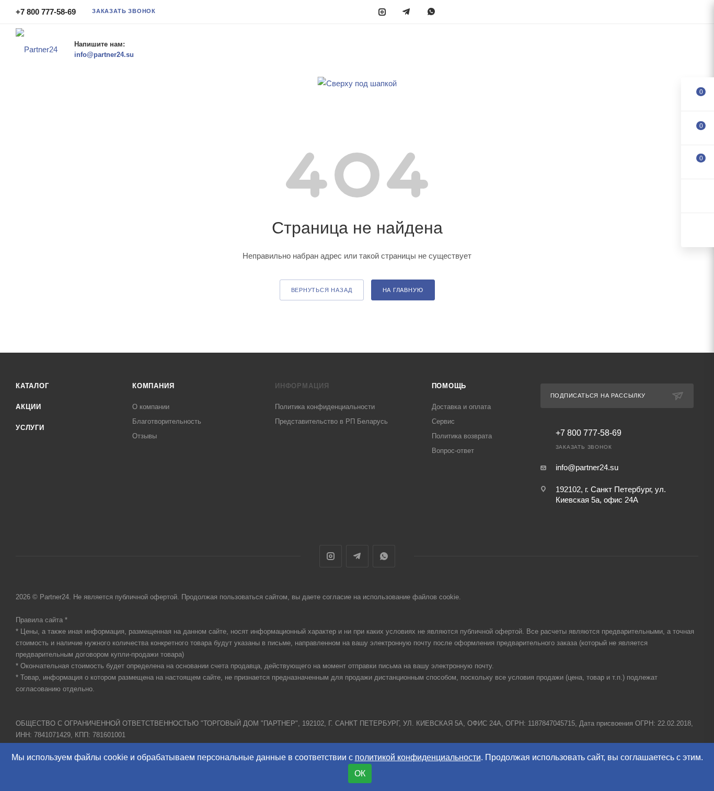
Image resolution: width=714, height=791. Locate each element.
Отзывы (144, 436)
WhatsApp (384, 556)
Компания (153, 386)
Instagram (330, 556)
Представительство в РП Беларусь (331, 421)
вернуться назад (321, 290)
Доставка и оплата (461, 407)
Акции (28, 407)
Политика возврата (462, 436)
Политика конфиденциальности (325, 407)
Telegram (357, 556)
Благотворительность (166, 421)
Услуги (30, 428)
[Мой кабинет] (693, 13)
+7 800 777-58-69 (46, 11)
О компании (150, 407)
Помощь (449, 386)
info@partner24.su (587, 467)
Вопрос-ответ (453, 451)
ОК (359, 773)
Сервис (443, 421)
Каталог (32, 386)
